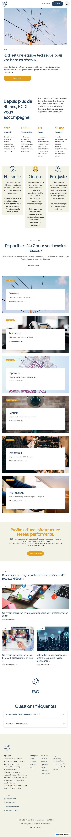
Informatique (45, 773)
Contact (57, 4)
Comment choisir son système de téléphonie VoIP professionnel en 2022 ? (35, 614)
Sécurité (43, 768)
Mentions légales (35, 827)
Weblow (51, 820)
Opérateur (44, 765)
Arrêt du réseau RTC (59, 764)
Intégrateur (44, 771)
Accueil (32, 759)
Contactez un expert (35, 553)
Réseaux (44, 759)
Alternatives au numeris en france (58, 760)
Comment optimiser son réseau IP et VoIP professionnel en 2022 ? (17, 658)
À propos (33, 762)
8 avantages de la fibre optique (60, 768)
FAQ (31, 768)
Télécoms (44, 762)
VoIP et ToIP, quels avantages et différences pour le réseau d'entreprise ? (52, 658)
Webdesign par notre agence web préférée (35, 824)
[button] (67, 3)
